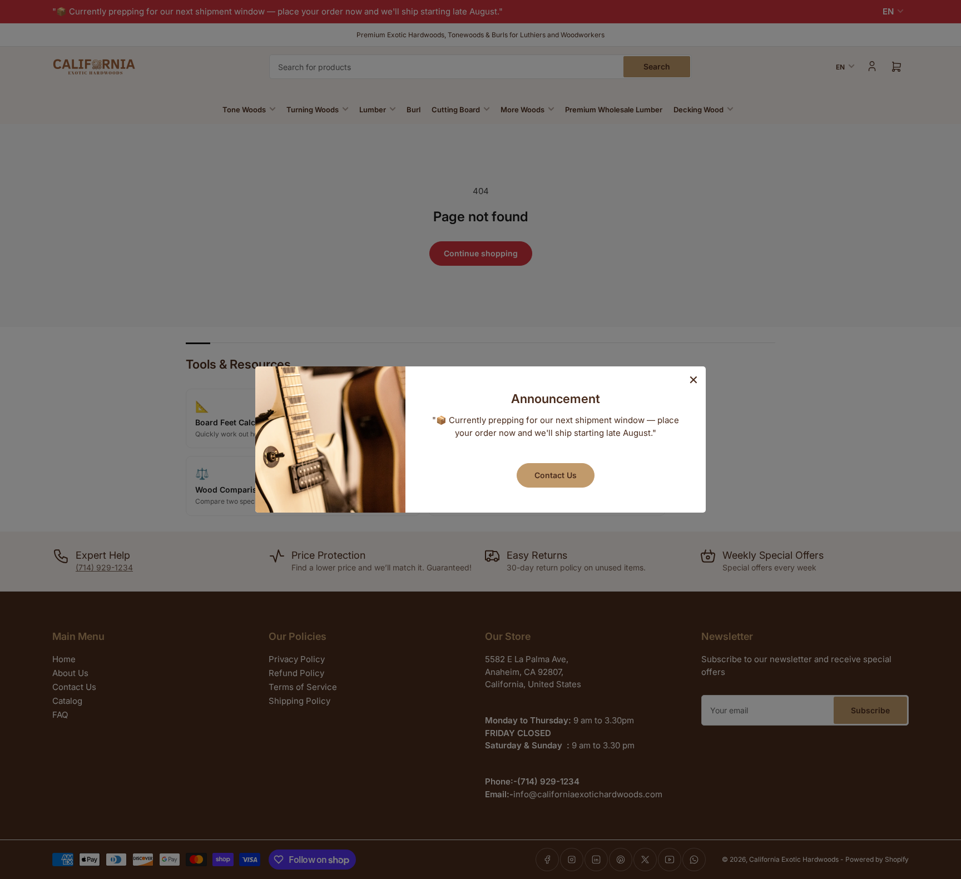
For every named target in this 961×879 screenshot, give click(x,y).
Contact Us (555, 475)
